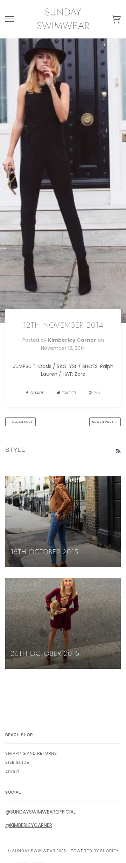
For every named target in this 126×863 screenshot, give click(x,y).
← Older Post (20, 421)
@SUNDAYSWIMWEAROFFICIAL (40, 811)
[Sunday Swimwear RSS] (118, 451)
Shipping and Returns (31, 753)
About (12, 772)
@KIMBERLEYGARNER (28, 825)
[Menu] (9, 19)
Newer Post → (105, 421)
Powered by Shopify (95, 851)
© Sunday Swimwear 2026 (37, 851)
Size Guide (17, 763)
